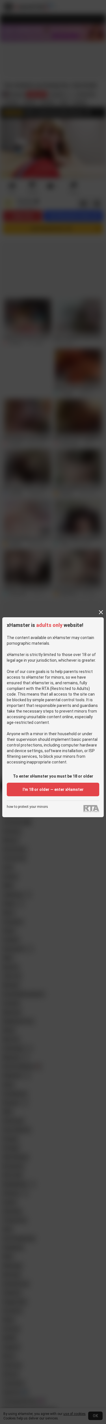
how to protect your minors (27, 807)
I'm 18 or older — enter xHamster (53, 789)
